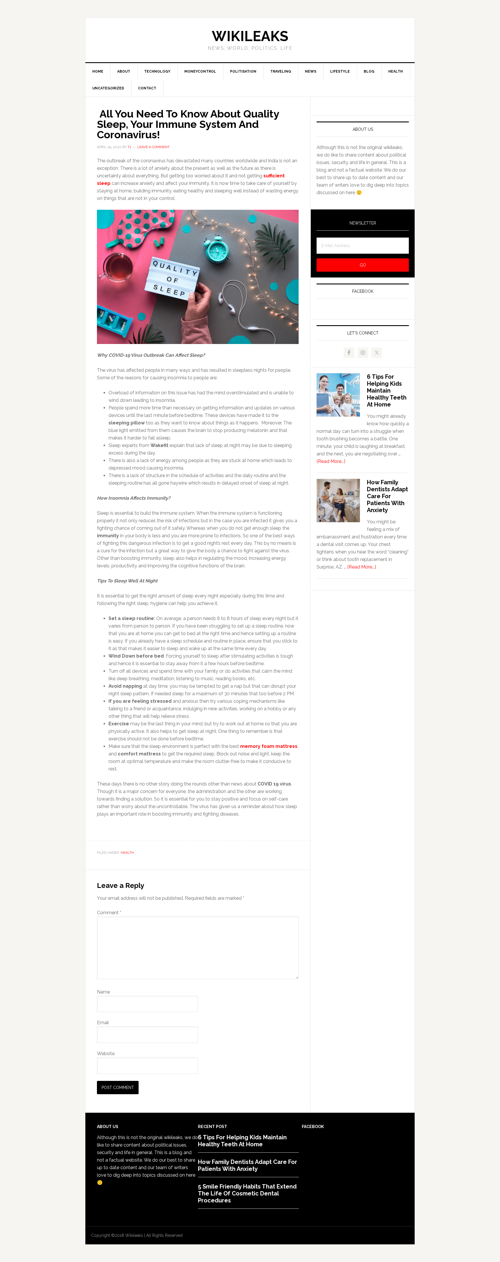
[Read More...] (331, 461)
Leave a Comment (153, 147)
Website (106, 1053)
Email (103, 1022)
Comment (109, 912)
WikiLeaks (250, 36)
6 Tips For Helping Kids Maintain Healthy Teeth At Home (387, 390)
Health (127, 853)
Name (103, 992)
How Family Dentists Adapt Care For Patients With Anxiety (387, 496)
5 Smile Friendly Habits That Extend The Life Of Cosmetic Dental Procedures (247, 1193)
